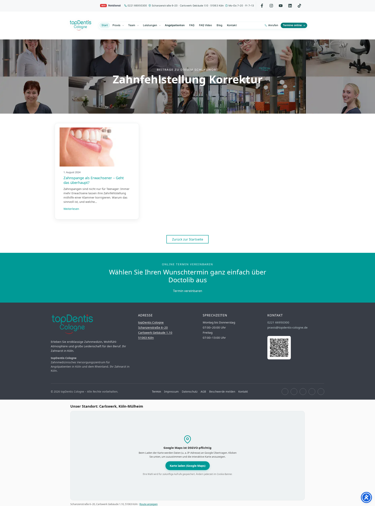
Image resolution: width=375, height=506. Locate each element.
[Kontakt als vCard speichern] (279, 358)
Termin (156, 391)
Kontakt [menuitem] (232, 25)
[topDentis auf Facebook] (262, 5)
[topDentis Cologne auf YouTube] (303, 391)
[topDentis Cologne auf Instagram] (294, 391)
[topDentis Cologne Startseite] (80, 25)
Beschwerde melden (222, 391)
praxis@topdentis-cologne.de (287, 327)
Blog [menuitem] (219, 25)
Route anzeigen (148, 504)
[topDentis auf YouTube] (280, 5)
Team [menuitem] (131, 25)
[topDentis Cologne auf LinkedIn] (290, 5)
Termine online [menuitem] (292, 25)
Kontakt (243, 391)
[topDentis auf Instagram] (271, 5)
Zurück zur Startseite (187, 239)
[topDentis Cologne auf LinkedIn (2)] (312, 391)
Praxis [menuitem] (116, 25)
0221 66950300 (137, 5)
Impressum (171, 391)
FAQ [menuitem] (191, 25)
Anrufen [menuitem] (273, 25)
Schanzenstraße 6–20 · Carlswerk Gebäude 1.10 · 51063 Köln (188, 5)
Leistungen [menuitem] (150, 25)
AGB (203, 391)
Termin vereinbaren (187, 291)
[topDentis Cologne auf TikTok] (321, 391)
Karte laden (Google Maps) (187, 466)
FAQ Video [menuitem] (205, 25)
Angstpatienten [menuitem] (175, 25)
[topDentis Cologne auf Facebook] (285, 391)
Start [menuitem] (105, 25)
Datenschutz (189, 391)
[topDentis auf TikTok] (299, 5)
